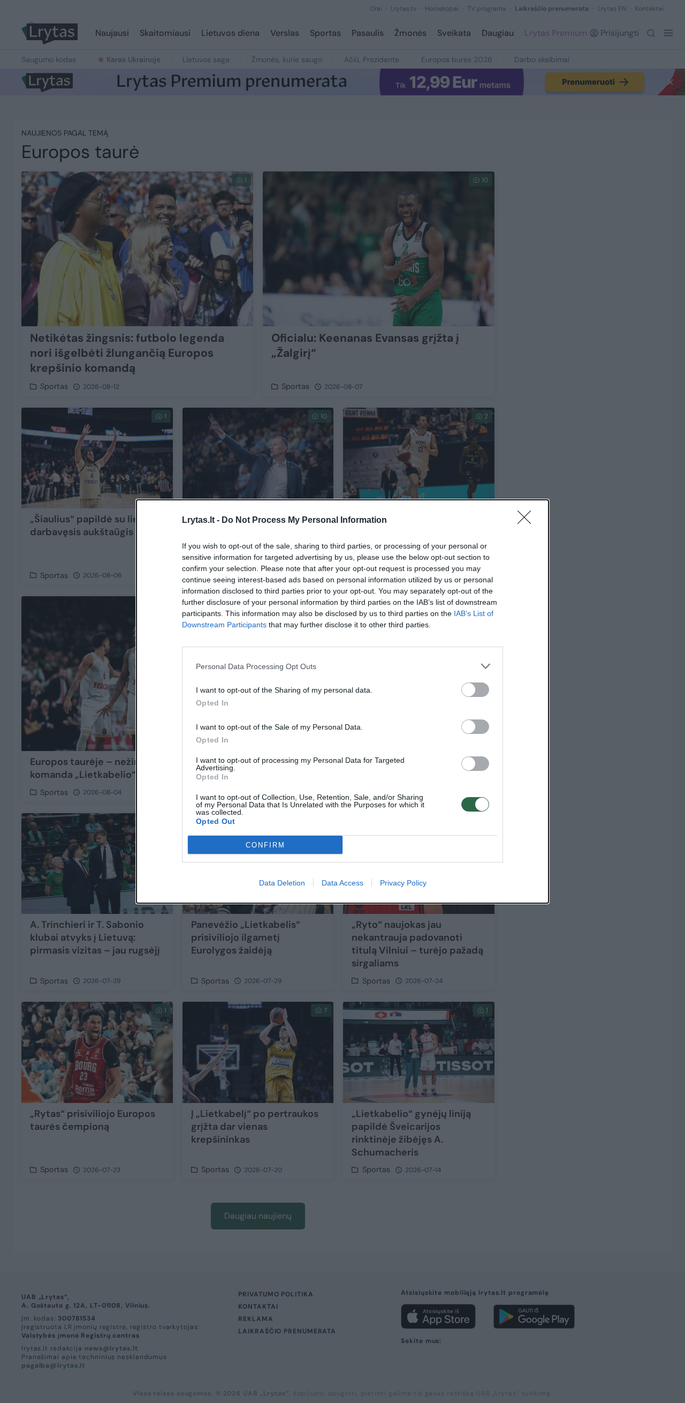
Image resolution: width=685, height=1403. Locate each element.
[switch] (475, 689)
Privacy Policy (403, 883)
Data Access (342, 883)
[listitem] (342, 666)
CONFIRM (265, 845)
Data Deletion (282, 883)
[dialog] (342, 701)
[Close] (527, 521)
